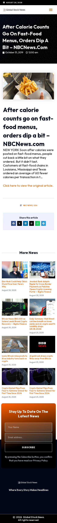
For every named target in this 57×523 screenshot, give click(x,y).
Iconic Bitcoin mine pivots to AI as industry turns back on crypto (14, 358)
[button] (51, 9)
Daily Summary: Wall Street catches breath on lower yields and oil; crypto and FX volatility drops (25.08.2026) (42, 324)
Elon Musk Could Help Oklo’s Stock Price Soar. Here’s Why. (14, 284)
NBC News (28, 205)
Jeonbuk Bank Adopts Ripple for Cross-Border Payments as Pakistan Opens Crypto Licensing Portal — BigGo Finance (40, 286)
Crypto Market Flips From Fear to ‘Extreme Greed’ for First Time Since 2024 (14, 390)
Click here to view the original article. (28, 185)
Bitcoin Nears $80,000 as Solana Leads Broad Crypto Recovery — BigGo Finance (14, 321)
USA (35, 205)
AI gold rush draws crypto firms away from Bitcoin (41, 357)
